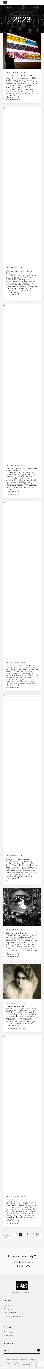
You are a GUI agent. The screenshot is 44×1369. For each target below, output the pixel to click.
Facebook (8, 1332)
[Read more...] (12, 97)
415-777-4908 (22, 1266)
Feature (16, 297)
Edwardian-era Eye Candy (17, 1200)
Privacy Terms (25, 1364)
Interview (17, 99)
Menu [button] (36, 2)
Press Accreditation (12, 1316)
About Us (8, 1306)
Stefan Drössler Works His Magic (21, 76)
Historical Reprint (19, 1028)
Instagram (8, 1336)
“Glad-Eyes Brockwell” (16, 1006)
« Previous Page (6, 1235)
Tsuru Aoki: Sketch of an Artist (20, 666)
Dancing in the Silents (16, 933)
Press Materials (11, 1313)
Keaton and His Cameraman (18, 859)
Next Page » (38, 1235)
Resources (8, 1309)
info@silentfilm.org (22, 1262)
